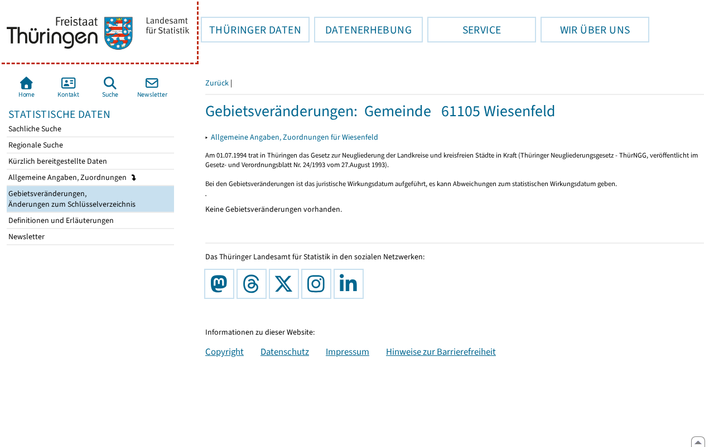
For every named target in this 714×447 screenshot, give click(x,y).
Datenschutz (284, 351)
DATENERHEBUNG (363, 29)
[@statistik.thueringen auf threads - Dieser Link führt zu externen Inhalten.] (254, 284)
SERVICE (464, 29)
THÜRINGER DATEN (251, 29)
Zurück (217, 83)
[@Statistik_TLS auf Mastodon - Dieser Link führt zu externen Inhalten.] (221, 284)
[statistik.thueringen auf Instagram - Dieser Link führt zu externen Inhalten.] (318, 284)
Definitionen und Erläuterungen (60, 220)
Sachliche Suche (34, 128)
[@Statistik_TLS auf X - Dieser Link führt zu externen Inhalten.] (286, 284)
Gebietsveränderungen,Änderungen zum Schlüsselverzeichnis (71, 199)
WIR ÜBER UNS (585, 29)
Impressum (347, 351)
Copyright (224, 351)
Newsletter (26, 236)
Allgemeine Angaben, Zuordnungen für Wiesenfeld (294, 137)
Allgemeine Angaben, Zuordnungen (68, 177)
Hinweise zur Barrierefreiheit (441, 351)
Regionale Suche (35, 145)
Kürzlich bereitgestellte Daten (57, 161)
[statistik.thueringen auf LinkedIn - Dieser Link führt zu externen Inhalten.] (351, 284)
